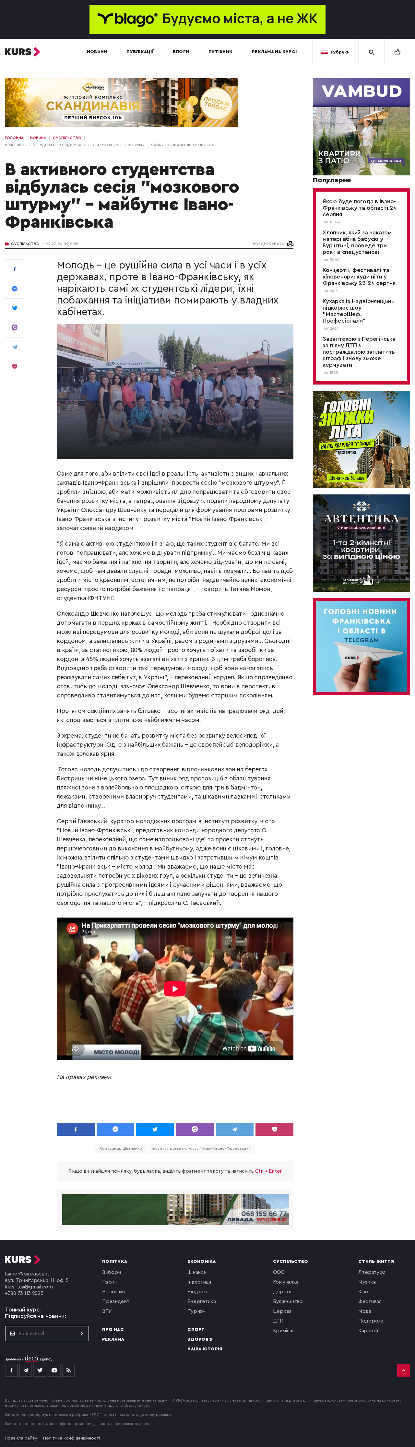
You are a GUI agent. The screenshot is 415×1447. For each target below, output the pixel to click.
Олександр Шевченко (121, 1148)
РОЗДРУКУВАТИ (268, 244)
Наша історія (204, 1349)
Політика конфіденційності (71, 1438)
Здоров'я (200, 1339)
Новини (97, 52)
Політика (114, 1261)
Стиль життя (376, 1261)
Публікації (139, 52)
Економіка (201, 1261)
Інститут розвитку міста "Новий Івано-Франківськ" (201, 1148)
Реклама (113, 1339)
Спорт (196, 1329)
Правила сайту (21, 1438)
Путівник (220, 52)
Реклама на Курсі (274, 52)
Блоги (181, 52)
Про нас (113, 1329)
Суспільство (25, 244)
